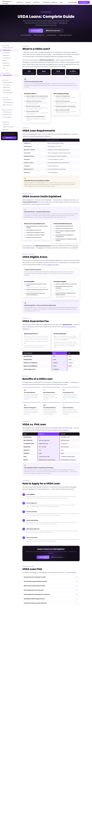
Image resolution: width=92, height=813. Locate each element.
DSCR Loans (37, 2)
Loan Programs (46, 2)
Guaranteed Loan (7, 99)
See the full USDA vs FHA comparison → (59, 430)
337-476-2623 (73, 2)
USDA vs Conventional (8, 127)
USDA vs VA (5, 129)
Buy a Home (20, 2)
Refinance (28, 2)
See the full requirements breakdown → (40, 136)
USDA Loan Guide (7, 75)
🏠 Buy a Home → (36, 30)
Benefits (5, 60)
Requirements (6, 50)
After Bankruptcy (7, 112)
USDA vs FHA (6, 63)
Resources (54, 2)
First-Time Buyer (7, 117)
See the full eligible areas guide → (50, 264)
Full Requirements (7, 82)
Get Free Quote (83, 2)
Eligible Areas (6, 55)
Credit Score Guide (8, 92)
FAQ (4, 68)
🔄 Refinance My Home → (53, 30)
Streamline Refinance (8, 102)
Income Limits (6, 52)
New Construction (7, 105)
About (61, 2)
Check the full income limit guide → (41, 204)
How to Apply (6, 65)
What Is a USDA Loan (8, 47)
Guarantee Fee (6, 58)
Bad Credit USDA (7, 114)
